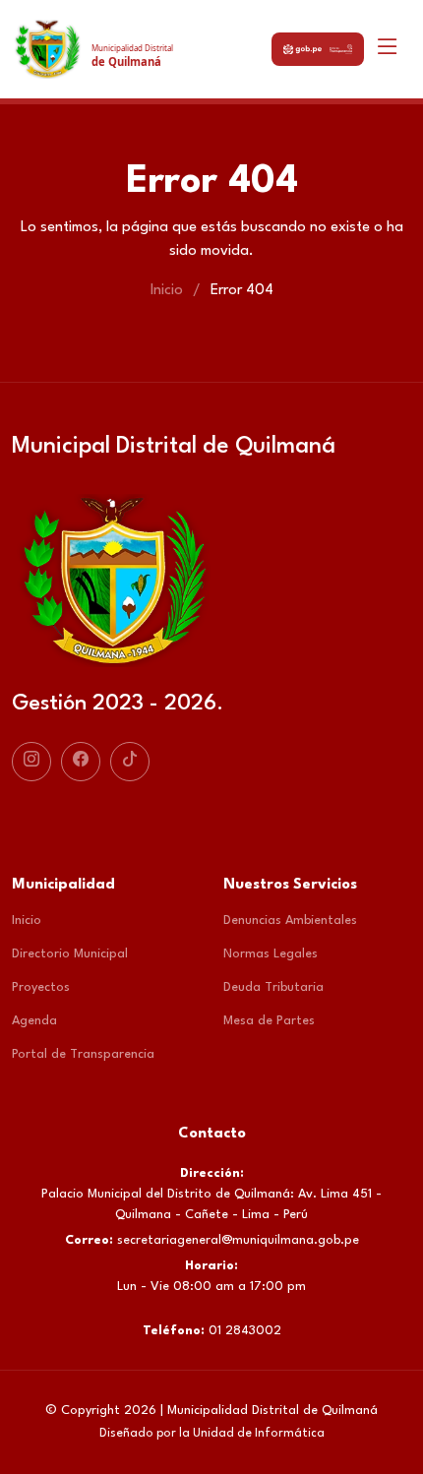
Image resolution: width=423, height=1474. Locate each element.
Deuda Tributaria (273, 987)
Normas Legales (270, 954)
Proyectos (41, 987)
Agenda (34, 1020)
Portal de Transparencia (83, 1054)
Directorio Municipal (70, 954)
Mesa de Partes (269, 1020)
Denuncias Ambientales (290, 920)
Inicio (167, 290)
